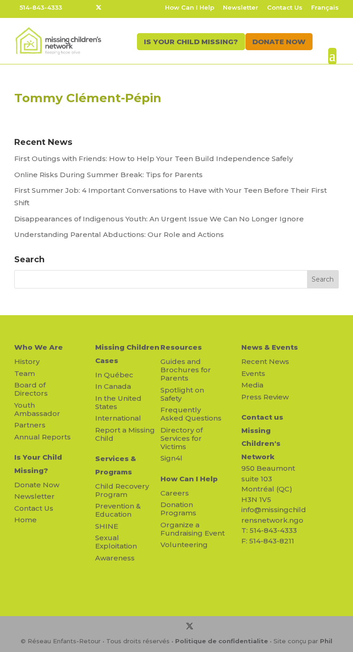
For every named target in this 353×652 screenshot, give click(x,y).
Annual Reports (42, 437)
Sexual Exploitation (116, 541)
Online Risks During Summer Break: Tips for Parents (108, 174)
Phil (326, 641)
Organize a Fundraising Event (192, 528)
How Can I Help (189, 8)
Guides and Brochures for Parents (185, 369)
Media (252, 385)
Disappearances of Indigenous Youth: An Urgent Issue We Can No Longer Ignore (160, 218)
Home (25, 519)
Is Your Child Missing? (38, 464)
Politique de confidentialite (221, 641)
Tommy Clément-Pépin (87, 98)
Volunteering (184, 544)
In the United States (118, 402)
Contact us (262, 417)
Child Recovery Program (122, 490)
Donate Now (36, 484)
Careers (174, 493)
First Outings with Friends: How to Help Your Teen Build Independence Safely (154, 158)
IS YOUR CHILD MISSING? (191, 41)
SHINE (106, 526)
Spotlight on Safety (182, 394)
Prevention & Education (118, 510)
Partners (30, 425)
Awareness (115, 558)
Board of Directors (31, 389)
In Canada (113, 386)
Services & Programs (115, 465)
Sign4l (171, 458)
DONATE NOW (279, 41)
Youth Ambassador (37, 409)
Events (253, 373)
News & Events (269, 347)
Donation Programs (178, 508)
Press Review (265, 396)
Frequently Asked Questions (191, 413)
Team (24, 373)
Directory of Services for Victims (181, 438)
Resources (181, 347)
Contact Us (284, 8)
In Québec (114, 374)
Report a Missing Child (125, 434)
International (118, 418)
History (27, 361)
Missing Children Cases (127, 354)
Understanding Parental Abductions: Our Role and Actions (119, 234)
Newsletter (240, 8)
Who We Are (38, 347)
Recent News (265, 361)
